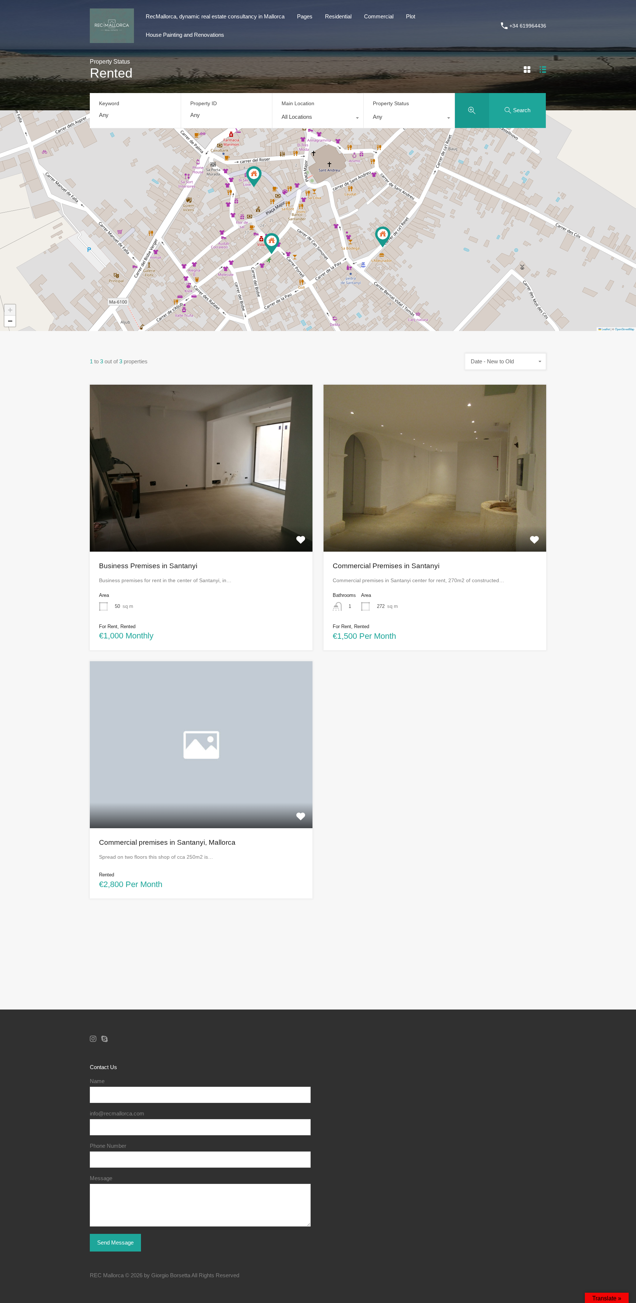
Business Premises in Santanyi (148, 566)
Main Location (298, 103)
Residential (338, 16)
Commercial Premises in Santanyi (386, 566)
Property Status (391, 103)
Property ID (203, 103)
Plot (410, 16)
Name (97, 1081)
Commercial (378, 16)
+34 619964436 (527, 26)
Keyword (109, 103)
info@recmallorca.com (117, 1113)
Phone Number (108, 1146)
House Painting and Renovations (185, 35)
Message (101, 1178)
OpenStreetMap (624, 329)
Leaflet (605, 329)
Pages (304, 16)
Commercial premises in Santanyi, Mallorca (167, 842)
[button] (254, 176)
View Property (201, 518)
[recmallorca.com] (112, 39)
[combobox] (317, 119)
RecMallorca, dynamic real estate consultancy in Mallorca (215, 16)
